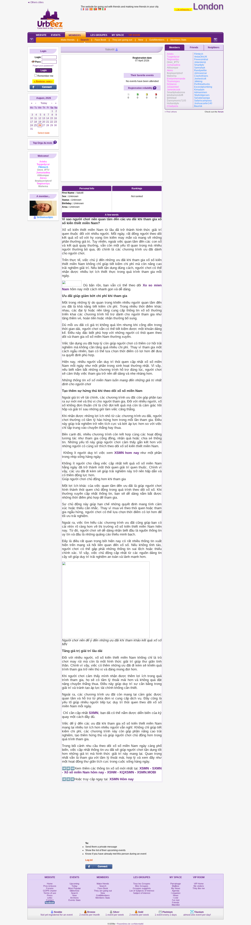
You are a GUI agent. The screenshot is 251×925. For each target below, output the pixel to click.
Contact (50, 900)
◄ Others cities (35, 2)
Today (74, 886)
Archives (74, 898)
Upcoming (74, 883)
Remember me (45, 76)
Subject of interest (141, 893)
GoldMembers (156, 39)
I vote (175, 898)
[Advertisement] (92, 115)
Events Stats (74, 900)
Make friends (68, 39)
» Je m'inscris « (183, 9)
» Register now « (43, 81)
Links (49, 898)
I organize (175, 893)
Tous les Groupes (141, 883)
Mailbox (175, 886)
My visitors (199, 886)
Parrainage (175, 883)
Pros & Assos (49, 886)
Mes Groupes (141, 886)
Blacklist (176, 905)
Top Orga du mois (42, 143)
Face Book (100, 39)
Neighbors (213, 47)
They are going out (122, 39)
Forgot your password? (43, 66)
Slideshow (74, 890)
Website (41, 35)
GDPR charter (50, 890)
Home (50, 883)
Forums (50, 888)
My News (175, 888)
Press (50, 895)
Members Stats (178, 39)
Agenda (175, 890)
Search (85, 39)
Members (75, 35)
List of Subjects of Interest (141, 890)
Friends (194, 47)
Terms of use (50, 893)
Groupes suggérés (142, 888)
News (175, 895)
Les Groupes (98, 35)
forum (221, 112)
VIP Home (199, 883)
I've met (175, 900)
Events (55, 35)
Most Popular (74, 888)
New (140, 39)
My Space (118, 35)
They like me (199, 888)
